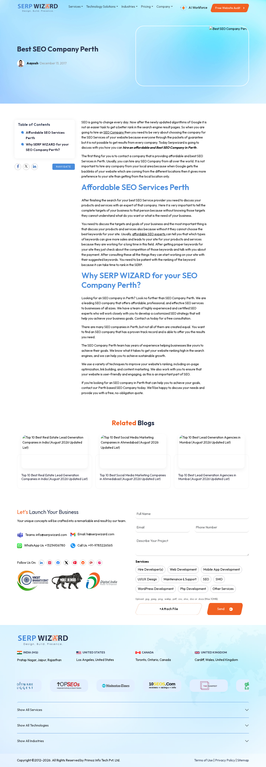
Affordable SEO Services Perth (45, 135)
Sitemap (243, 760)
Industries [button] (128, 7)
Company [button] (163, 7)
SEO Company (113, 132)
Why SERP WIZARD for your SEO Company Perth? (47, 147)
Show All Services (29, 710)
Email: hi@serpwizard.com (96, 534)
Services (142, 562)
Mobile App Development (221, 569)
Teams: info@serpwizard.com (46, 535)
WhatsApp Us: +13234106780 (44, 545)
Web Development (183, 569)
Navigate (63, 166)
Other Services (223, 589)
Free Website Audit (227, 8)
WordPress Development (156, 589)
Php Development (193, 589)
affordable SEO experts (149, 234)
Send (220, 609)
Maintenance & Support (180, 579)
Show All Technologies (33, 725)
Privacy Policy (225, 760)
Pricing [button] (146, 7)
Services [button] (75, 7)
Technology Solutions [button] (101, 7)
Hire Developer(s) (150, 569)
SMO (219, 579)
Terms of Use (203, 760)
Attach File (169, 609)
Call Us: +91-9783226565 (95, 545)
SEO (206, 579)
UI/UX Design (147, 579)
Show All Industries (30, 741)
